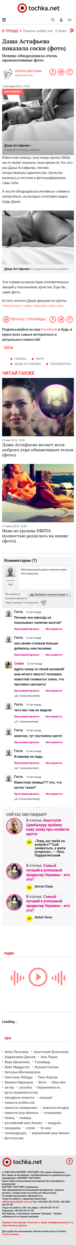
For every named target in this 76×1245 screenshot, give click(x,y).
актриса (25, 1087)
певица (21, 358)
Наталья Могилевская (22, 1072)
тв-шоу (45, 1128)
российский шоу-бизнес (23, 1123)
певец (9, 1118)
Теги (8, 1038)
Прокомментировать (26, 629)
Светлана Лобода (19, 1077)
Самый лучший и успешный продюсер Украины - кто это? (48, 872)
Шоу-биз (58, 1082)
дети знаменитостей (21, 1092)
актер (9, 1087)
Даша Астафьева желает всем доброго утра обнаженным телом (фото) (37, 450)
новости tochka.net (20, 1103)
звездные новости (19, 1098)
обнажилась (60, 363)
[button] (61, 19)
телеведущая (15, 1133)
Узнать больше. (10, 1234)
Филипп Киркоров (19, 1082)
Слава (19, 663)
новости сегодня (56, 1108)
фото (40, 358)
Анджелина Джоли (20, 1057)
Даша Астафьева (28, 363)
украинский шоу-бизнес (51, 1133)
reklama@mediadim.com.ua (17, 1201)
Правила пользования (14, 1222)
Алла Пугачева (16, 1052)
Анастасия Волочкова (51, 1052)
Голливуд (42, 1062)
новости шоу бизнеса (21, 1113)
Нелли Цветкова (28, 71)
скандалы (13, 1128)
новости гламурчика (21, 1108)
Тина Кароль (48, 1077)
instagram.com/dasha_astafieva (21, 149)
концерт (46, 1098)
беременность (48, 1087)
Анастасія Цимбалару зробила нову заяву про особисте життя (47, 827)
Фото (42, 1082)
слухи (30, 1128)
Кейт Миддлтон (17, 1067)
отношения (52, 1113)
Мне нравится (54, 629)
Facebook (49, 329)
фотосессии (14, 1138)
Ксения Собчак (47, 1067)
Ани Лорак (49, 1057)
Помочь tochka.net (38, 31)
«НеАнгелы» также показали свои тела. (33, 306)
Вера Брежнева (17, 1062)
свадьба (54, 1123)
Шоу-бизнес (12, 91)
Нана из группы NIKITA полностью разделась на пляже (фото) (35, 536)
